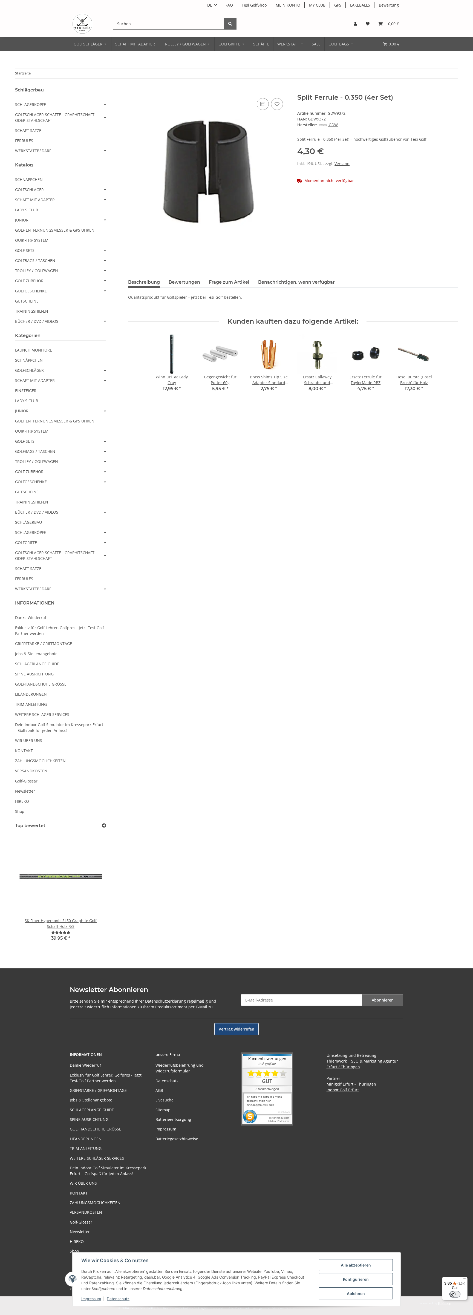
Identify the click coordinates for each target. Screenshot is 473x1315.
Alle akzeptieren (356, 1265)
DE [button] (209, 5)
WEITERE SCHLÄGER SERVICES (42, 714)
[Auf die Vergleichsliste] (263, 104)
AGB (159, 1090)
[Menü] (464, 1280)
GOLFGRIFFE (26, 542)
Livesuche (164, 1100)
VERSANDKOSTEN (31, 770)
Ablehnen (356, 1293)
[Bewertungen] (60, 932)
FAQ (229, 5)
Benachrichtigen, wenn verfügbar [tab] (296, 282)
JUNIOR (21, 220)
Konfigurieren (356, 1279)
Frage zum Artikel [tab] (229, 282)
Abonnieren (383, 1000)
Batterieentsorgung (173, 1119)
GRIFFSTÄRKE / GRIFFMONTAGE (43, 643)
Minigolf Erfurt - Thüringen (351, 1084)
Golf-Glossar (26, 781)
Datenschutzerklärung (165, 1001)
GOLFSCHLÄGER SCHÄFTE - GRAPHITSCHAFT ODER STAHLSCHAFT (54, 117)
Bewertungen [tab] (184, 282)
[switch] (454, 1294)
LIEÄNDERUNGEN (31, 694)
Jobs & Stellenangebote (36, 653)
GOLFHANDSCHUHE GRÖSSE (41, 684)
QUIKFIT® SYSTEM (31, 240)
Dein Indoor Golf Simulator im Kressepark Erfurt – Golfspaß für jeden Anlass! (59, 727)
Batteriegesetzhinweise (176, 1138)
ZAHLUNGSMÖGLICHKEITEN (40, 760)
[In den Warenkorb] (132, 91)
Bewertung (389, 5)
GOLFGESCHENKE (31, 290)
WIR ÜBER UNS (28, 740)
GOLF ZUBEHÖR (29, 280)
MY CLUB (317, 5)
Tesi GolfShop (254, 5)
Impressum (91, 1298)
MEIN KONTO (288, 5)
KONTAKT (24, 750)
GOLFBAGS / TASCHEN (35, 260)
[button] (355, 23)
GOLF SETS (24, 250)
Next (92, 892)
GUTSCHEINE (27, 301)
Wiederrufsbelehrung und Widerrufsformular (179, 1068)
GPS (337, 5)
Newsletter (25, 791)
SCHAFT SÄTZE (28, 130)
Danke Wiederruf (30, 617)
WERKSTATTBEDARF (33, 150)
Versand (342, 163)
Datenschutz (118, 1298)
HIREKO (22, 801)
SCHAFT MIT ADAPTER (35, 199)
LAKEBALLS (360, 5)
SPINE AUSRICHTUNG (34, 674)
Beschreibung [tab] (144, 282)
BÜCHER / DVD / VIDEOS (36, 321)
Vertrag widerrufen (236, 1029)
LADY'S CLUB (26, 209)
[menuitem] (90, 44)
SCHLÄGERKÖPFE (30, 104)
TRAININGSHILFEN (31, 311)
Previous (28, 892)
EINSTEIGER (25, 390)
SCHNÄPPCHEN (29, 179)
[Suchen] (230, 24)
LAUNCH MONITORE (33, 350)
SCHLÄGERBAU (28, 522)
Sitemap (163, 1109)
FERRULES (24, 140)
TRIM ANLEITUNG (31, 704)
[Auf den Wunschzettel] (277, 104)
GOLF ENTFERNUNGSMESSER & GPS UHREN (54, 230)
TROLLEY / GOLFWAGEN (36, 270)
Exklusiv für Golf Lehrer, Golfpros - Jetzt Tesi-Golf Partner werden (59, 630)
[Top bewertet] (104, 825)
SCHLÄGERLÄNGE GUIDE (37, 663)
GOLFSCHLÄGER (29, 189)
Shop (19, 811)
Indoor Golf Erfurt (343, 1089)
